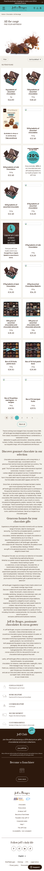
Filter (5, 59)
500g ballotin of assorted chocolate (11, 206)
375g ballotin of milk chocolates (33, 246)
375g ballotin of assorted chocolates (33, 206)
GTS (26, 862)
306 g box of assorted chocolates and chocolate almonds (11, 324)
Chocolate (22, 805)
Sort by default (34, 59)
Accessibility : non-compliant (22, 831)
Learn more (23, 779)
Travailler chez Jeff (21, 818)
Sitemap (20, 862)
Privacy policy (14, 865)
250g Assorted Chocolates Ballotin (33, 285)
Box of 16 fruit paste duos (33, 362)
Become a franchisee (22, 814)
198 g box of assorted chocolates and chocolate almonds (33, 324)
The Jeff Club (22, 828)
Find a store (22, 808)
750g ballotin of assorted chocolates (33, 91)
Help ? (22, 824)
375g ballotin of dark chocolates (11, 285)
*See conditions (11, 138)
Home (3, 14)
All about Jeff (22, 811)
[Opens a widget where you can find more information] (35, 867)
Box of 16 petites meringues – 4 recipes (11, 400)
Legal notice (35, 862)
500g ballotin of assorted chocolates (33, 130)
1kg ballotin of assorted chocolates (11, 91)
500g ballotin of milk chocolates (11, 168)
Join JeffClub (22, 748)
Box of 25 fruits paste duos (11, 362)
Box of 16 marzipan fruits (33, 400)
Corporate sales (22, 821)
